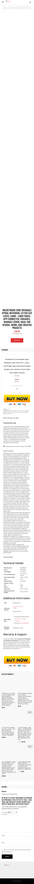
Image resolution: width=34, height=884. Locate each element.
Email (3, 842)
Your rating (4, 812)
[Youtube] (24, 874)
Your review (5, 814)
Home (4, 6)
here (20, 648)
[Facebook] (10, 874)
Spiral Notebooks (24, 623)
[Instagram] (13, 874)
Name (3, 835)
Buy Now (17, 340)
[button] (30, 2)
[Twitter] (17, 874)
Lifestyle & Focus (11, 6)
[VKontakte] (20, 874)
